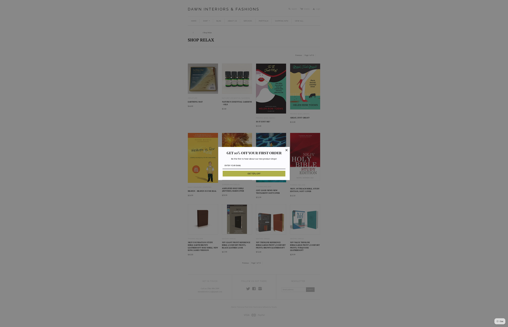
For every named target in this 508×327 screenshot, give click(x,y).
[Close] (286, 150)
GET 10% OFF (254, 173)
